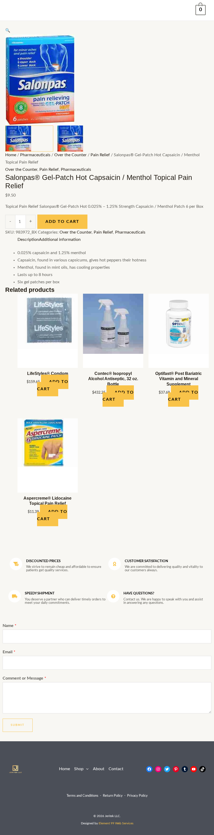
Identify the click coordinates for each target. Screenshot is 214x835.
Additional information (60, 240)
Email (9, 652)
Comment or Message (24, 678)
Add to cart (62, 222)
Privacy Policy (137, 795)
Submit (18, 725)
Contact (116, 769)
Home (10, 155)
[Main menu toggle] (14, 10)
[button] (86, 769)
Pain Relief (100, 155)
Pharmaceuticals (35, 155)
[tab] (28, 239)
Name (9, 626)
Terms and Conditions (82, 795)
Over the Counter (70, 155)
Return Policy (113, 795)
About (98, 769)
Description (28, 240)
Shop (79, 769)
